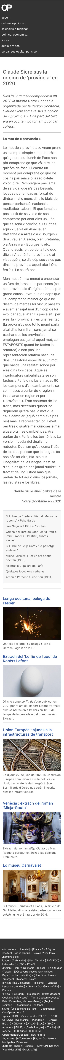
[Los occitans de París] (24, 1008)
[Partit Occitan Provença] (45, 997)
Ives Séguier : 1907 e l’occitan (26, 526)
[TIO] (15, 1016)
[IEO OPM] (35, 1030)
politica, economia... (14, 34)
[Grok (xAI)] (30, 1049)
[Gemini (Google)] (24, 1045)
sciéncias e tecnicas (14, 29)
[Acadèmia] (38, 1019)
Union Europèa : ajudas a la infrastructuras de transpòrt (28, 732)
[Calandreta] (27, 1016)
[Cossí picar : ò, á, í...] (13, 1012)
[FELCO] (42, 1016)
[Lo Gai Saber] (21, 982)
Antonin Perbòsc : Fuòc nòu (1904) (29, 577)
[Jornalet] (24, 949)
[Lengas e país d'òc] (13, 986)
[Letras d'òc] (8, 964)
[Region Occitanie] (44, 1038)
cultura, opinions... (13, 23)
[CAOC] (52, 1019)
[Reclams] (38, 982)
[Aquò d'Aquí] (22, 952)
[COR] (53, 1016)
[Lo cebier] (33, 993)
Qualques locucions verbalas (25, 571)
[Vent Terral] (35, 960)
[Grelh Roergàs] (35, 1027)
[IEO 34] (6, 1023)
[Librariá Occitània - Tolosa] (29, 967)
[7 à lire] (51, 1027)
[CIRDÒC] (7, 1019)
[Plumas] (6, 990)
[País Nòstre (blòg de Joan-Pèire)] (21, 1001)
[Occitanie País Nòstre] (14, 997)
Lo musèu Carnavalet (22, 865)
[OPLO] (30, 1023)
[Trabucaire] (19, 960)
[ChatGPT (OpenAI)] (48, 1045)
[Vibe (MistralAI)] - (12, 1049)
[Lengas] (52, 982)
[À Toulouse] (23, 1038)
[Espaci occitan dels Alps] (16, 975)
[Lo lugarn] (18, 993)
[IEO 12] (18, 1027)
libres (5, 40)
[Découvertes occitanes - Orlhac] (33, 971)
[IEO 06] (18, 1023)
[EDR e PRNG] (27, 964)
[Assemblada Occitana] (29, 1004)
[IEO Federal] (38, 1034)
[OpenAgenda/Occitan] (15, 1034)
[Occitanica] (22, 1019)
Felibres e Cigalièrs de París (24, 565)
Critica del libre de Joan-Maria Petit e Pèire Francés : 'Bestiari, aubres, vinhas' (31, 536)
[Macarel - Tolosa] (26, 978)
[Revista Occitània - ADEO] (43, 986)
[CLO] (40, 1023)
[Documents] (47, 1008)
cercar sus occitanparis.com (20, 51)
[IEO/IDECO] (52, 960)
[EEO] (50, 1023)
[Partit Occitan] (51, 993)
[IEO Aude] (20, 1030)
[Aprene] (6, 1027)
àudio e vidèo (10, 46)
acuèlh (5, 17)
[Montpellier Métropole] (14, 1042)
